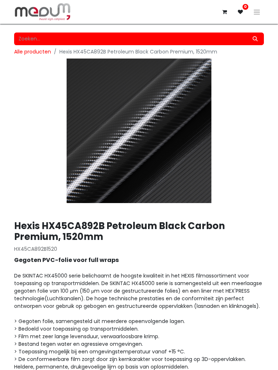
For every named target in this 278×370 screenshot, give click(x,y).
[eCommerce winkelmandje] (224, 11)
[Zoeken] (255, 39)
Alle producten (32, 51)
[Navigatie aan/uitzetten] (257, 12)
